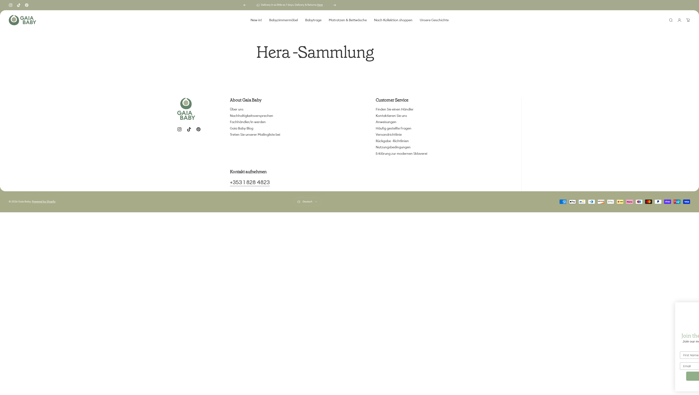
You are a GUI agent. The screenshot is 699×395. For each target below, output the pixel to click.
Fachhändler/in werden (248, 122)
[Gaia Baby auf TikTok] (18, 5)
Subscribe (663, 376)
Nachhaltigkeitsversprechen (251, 115)
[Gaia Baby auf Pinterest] (27, 5)
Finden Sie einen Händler (395, 109)
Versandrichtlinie (389, 134)
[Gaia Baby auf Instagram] (10, 5)
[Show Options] (692, 355)
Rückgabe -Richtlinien (392, 141)
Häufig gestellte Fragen (393, 128)
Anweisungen (386, 122)
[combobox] (679, 355)
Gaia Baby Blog (241, 128)
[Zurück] (245, 5)
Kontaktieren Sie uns (391, 115)
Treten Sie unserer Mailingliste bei (255, 134)
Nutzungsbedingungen (393, 147)
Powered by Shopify (44, 201)
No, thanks (663, 386)
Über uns (236, 109)
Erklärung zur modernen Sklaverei (401, 153)
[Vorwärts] (335, 5)
